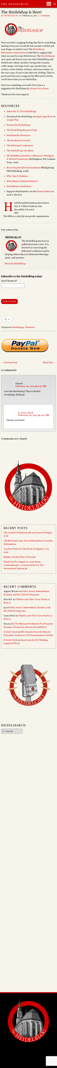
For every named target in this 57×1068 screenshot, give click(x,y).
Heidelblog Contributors (19, 186)
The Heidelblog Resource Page (22, 130)
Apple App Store (44, 116)
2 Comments (45, 15)
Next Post (49, 362)
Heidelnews (30, 327)
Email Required (9, 280)
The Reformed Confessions (20, 145)
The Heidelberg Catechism (20, 150)
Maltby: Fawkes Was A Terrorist (20, 557)
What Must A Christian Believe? (22, 181)
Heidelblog (11, 15)
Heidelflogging (18, 327)
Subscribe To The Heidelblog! (21, 111)
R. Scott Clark (25, 412)
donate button (44, 191)
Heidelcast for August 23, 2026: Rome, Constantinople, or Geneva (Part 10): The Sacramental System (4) (24, 565)
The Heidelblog (15, 4)
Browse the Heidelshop (18, 125)
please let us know (39, 88)
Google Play (13, 120)
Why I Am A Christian (17, 176)
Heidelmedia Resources (18, 135)
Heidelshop (47, 56)
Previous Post (9, 362)
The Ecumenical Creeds (18, 140)
